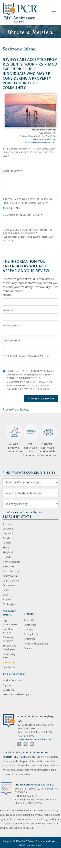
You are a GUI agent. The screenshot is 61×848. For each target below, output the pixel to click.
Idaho (6, 547)
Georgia (7, 542)
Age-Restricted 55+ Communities (30, 442)
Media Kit (8, 689)
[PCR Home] (10, 720)
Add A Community (13, 680)
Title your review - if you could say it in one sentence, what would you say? (29, 152)
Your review (12, 171)
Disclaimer (29, 638)
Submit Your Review (41, 398)
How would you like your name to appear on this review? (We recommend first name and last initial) (28, 235)
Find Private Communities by (29, 472)
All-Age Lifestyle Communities (13, 447)
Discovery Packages (8, 639)
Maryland (8, 552)
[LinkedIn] (32, 744)
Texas (6, 590)
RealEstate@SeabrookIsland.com (40, 142)
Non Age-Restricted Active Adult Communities (47, 449)
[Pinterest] (25, 744)
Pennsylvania (10, 575)
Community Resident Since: (23, 214)
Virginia (7, 599)
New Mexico (9, 566)
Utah (5, 594)
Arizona (7, 524)
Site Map (29, 629)
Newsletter (9, 662)
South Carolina (11, 580)
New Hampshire (12, 561)
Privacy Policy (31, 634)
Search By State (17, 516)
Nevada (7, 557)
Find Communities (10, 622)
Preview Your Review (16, 409)
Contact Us (30, 624)
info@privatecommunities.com (34, 739)
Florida (6, 538)
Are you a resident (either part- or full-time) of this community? (28, 201)
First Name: (12, 325)
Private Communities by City (26, 512)
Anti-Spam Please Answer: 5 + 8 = (26, 355)
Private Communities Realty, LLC (34, 784)
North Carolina (11, 571)
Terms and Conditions (36, 643)
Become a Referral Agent (17, 694)
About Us (29, 620)
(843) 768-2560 (49, 139)
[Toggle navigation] (53, 11)
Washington (9, 604)
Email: (8, 310)
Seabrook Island (19, 49)
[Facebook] (19, 744)
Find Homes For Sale (9, 630)
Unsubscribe (9, 667)
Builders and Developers (9, 647)
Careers (28, 648)
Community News (9, 655)
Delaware (8, 533)
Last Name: (11, 340)
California (8, 528)
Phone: (7, 295)
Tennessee (9, 585)
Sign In (7, 685)
